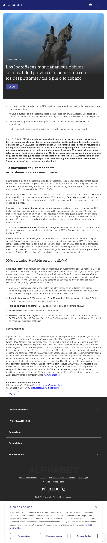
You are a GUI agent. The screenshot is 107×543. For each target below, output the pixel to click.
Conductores (17, 432)
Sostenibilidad (17, 443)
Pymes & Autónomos (19, 420)
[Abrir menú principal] (102, 5)
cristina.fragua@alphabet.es (48, 385)
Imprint (43, 477)
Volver (12, 86)
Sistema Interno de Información (62, 477)
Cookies (46, 482)
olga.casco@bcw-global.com (44, 387)
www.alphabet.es (52, 374)
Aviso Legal (83, 477)
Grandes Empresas (18, 409)
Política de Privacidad (28, 477)
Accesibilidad (58, 482)
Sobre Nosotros (17, 454)
